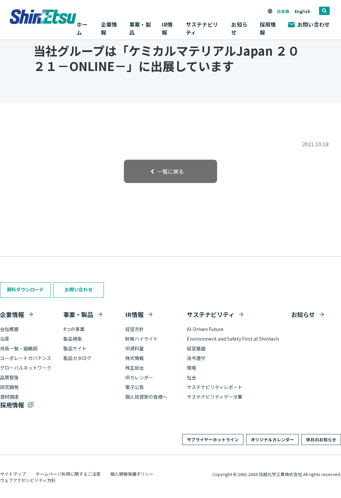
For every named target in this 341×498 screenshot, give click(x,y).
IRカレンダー (139, 377)
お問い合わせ (313, 24)
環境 (191, 367)
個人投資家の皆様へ (146, 396)
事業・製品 (78, 314)
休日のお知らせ (321, 439)
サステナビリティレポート (214, 387)
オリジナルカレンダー (272, 439)
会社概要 (9, 329)
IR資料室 (134, 348)
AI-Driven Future (205, 329)
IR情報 (134, 314)
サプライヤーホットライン (213, 439)
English (302, 11)
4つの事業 (74, 329)
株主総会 (134, 367)
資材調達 (9, 396)
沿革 (4, 338)
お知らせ (239, 28)
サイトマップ (13, 474)
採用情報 (268, 28)
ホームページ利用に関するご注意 (68, 474)
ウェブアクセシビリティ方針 (28, 480)
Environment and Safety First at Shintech (233, 338)
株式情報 (134, 358)
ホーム (82, 28)
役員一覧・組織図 (18, 348)
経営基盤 (196, 348)
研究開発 (9, 387)
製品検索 (72, 338)
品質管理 (9, 377)
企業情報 (12, 314)
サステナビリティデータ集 (214, 396)
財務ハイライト (141, 338)
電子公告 (134, 387)
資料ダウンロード (25, 289)
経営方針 (134, 329)
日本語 (283, 11)
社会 (191, 377)
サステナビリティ (210, 314)
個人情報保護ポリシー (132, 474)
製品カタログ (77, 358)
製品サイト (75, 348)
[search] (324, 11)
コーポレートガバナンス (25, 358)
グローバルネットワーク (25, 367)
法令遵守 (196, 358)
